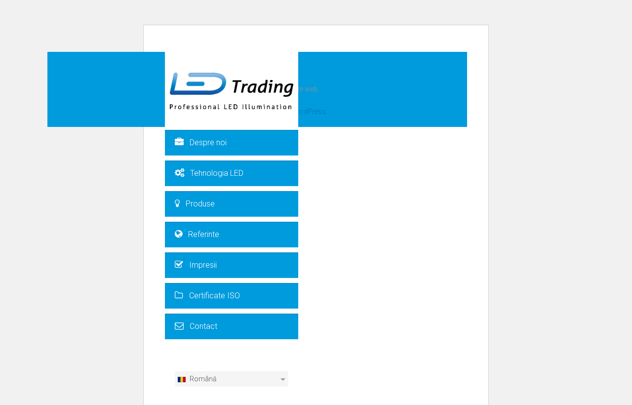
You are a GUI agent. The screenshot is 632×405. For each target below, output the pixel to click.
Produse (200, 203)
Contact (203, 326)
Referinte (203, 234)
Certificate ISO (214, 295)
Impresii (203, 265)
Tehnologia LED (216, 173)
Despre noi (208, 142)
